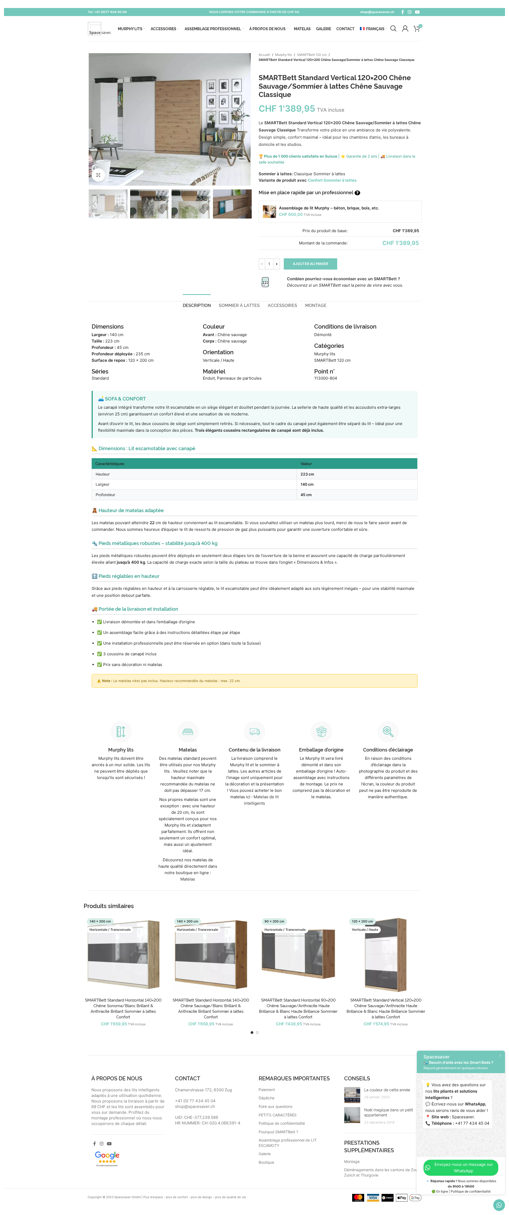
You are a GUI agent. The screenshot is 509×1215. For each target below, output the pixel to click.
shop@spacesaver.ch (377, 12)
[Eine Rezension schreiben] (107, 1158)
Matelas (187, 879)
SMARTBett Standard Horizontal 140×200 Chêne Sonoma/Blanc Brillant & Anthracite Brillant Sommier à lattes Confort (123, 1008)
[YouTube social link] (417, 12)
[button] (94, 204)
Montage (352, 1161)
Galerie (265, 1153)
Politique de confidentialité (282, 1123)
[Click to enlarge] (98, 175)
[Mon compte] (405, 28)
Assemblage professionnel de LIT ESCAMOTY (288, 1143)
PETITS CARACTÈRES (278, 1115)
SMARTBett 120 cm (312, 55)
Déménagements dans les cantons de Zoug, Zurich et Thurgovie (382, 1172)
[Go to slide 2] (257, 1032)
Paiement (267, 1089)
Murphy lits (283, 55)
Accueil (264, 55)
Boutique (266, 1162)
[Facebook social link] (402, 12)
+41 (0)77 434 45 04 (110, 12)
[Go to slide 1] (252, 1032)
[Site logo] (100, 28)
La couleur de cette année (387, 1089)
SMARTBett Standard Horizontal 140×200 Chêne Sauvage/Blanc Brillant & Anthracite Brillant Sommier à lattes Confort (211, 1008)
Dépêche (266, 1098)
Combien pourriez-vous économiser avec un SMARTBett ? (343, 278)
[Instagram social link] (409, 12)
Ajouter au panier (310, 264)
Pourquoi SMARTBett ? (278, 1132)
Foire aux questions (275, 1106)
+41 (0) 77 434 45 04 (195, 1100)
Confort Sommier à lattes (332, 180)
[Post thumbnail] (352, 1095)
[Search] (393, 28)
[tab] (197, 305)
